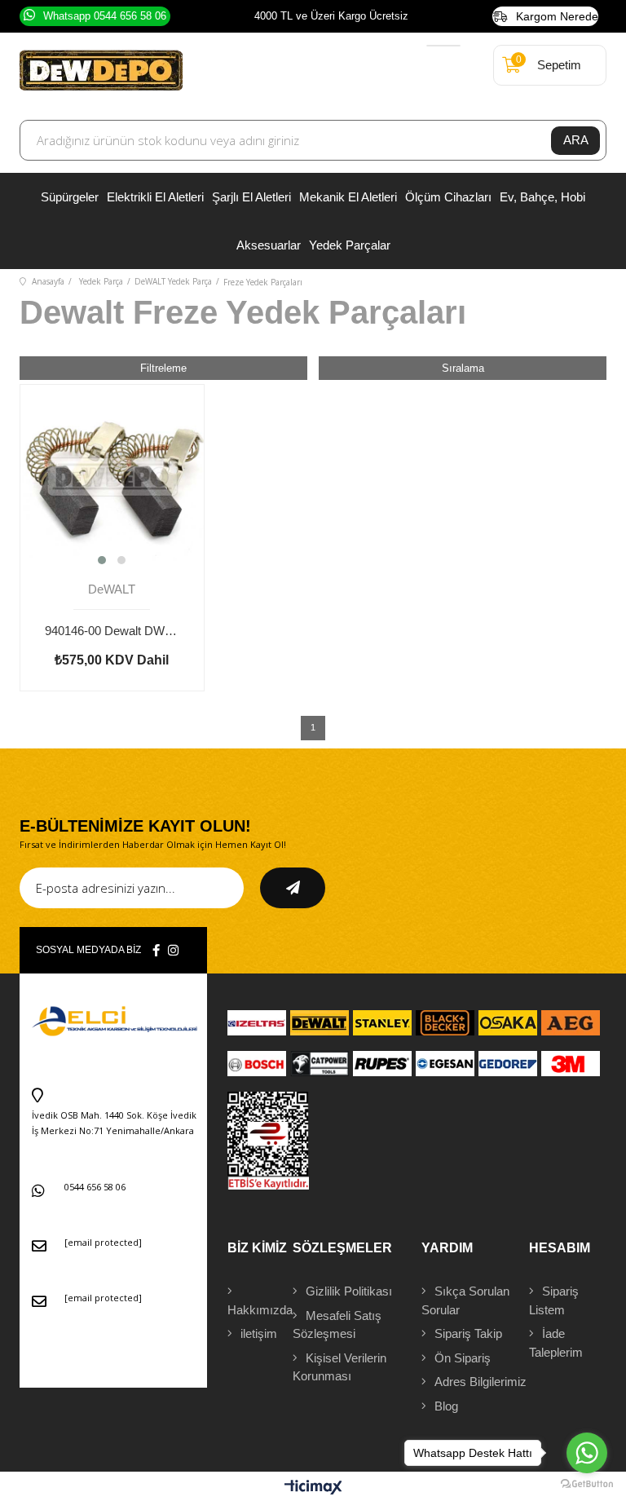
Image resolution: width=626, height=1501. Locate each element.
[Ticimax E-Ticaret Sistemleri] (313, 1488)
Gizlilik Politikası (349, 1291)
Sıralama (463, 368)
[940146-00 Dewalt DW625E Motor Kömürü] (112, 476)
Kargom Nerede (557, 16)
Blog (446, 1406)
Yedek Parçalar (349, 245)
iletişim (258, 1333)
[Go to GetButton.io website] (587, 1484)
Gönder (292, 887)
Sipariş (554, 1300)
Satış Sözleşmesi (337, 1325)
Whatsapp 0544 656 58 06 (104, 16)
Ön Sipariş (462, 1358)
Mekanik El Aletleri (348, 197)
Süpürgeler (70, 197)
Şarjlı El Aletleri (251, 197)
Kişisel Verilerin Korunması (339, 1367)
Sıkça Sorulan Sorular (465, 1300)
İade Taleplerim (556, 1343)
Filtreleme (163, 368)
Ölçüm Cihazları (448, 197)
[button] (102, 560)
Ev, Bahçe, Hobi (542, 197)
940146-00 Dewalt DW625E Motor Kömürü (112, 631)
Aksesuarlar (268, 245)
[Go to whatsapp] (586, 1453)
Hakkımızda (260, 1310)
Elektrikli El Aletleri (155, 197)
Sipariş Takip (468, 1333)
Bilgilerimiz (480, 1381)
